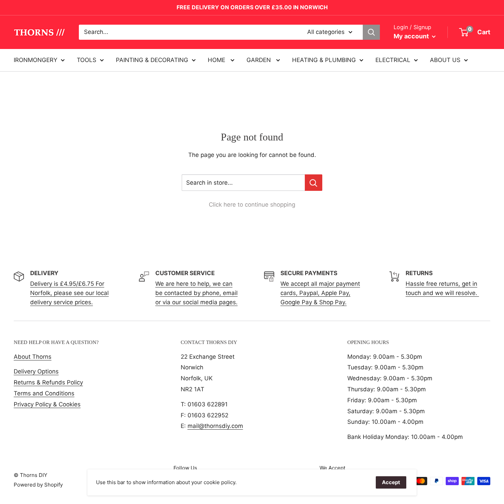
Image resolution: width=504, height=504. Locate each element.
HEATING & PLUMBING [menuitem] (324, 59)
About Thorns (32, 356)
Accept (391, 482)
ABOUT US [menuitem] (445, 59)
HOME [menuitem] (217, 59)
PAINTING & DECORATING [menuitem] (152, 59)
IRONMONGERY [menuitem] (35, 59)
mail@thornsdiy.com (215, 425)
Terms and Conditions (44, 393)
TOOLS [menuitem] (86, 59)
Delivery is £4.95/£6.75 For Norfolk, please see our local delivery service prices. (69, 293)
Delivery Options (36, 371)
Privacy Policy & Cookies (47, 404)
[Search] (371, 32)
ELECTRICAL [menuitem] (392, 59)
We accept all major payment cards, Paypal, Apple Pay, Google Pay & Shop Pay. (320, 293)
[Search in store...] (313, 182)
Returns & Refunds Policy (48, 382)
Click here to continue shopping (252, 204)
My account (412, 36)
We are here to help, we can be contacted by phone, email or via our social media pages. (196, 293)
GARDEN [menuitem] (260, 59)
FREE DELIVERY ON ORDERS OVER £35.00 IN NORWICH (252, 7)
